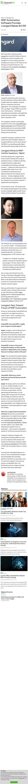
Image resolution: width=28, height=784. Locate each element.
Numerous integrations (11, 444)
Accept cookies (14, 782)
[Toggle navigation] (25, 3)
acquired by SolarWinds (14, 422)
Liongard (3, 56)
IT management (9, 18)
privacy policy (22, 778)
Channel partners (7, 509)
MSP (2, 18)
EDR (2, 573)
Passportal (19, 420)
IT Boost (24, 422)
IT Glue (24, 418)
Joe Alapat (7, 95)
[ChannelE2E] (8, 3)
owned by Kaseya (9, 420)
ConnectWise (5, 299)
